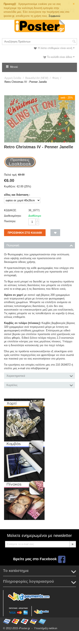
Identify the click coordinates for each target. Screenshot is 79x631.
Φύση (55, 78)
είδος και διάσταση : (17, 194)
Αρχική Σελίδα (12, 78)
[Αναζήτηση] (74, 42)
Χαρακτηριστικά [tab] (15, 375)
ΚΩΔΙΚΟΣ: (10, 210)
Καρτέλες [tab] (11, 385)
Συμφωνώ (54, 15)
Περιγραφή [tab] (12, 245)
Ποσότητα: (10, 221)
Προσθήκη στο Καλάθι (25, 232)
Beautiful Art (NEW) (36, 78)
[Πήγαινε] (72, 544)
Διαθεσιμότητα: (13, 215)
